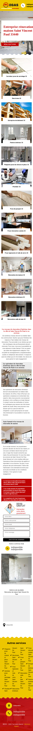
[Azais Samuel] (9, 5)
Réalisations (10, 44)
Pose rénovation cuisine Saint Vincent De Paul (29, 654)
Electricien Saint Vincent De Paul (13, 660)
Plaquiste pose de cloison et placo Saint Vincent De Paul (5, 658)
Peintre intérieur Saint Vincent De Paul (29, 685)
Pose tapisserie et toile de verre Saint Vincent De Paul (13, 676)
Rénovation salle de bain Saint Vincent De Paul (21, 680)
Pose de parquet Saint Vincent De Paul (21, 664)
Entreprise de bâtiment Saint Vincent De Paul (29, 670)
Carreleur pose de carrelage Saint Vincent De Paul (5, 678)
